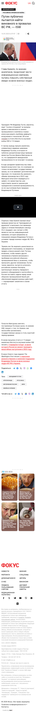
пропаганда (8, 380)
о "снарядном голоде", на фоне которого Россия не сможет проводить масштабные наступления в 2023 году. (16, 347)
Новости (5, 571)
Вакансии (23, 582)
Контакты (5, 707)
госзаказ (21, 380)
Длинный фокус (8, 578)
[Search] (33, 3)
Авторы (22, 578)
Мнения (22, 571)
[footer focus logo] (10, 565)
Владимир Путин (15, 376)
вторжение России (10, 384)
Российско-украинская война (13, 12)
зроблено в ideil (7, 710)
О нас (3, 582)
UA (29, 3)
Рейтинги (5, 575)
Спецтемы (24, 575)
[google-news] (31, 598)
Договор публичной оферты (24, 587)
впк (23, 384)
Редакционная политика (7, 594)
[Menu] (2, 3)
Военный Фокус (8, 9)
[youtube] (20, 598)
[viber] (26, 598)
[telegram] (14, 598)
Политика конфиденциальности (13, 704)
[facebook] (3, 598)
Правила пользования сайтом (7, 587)
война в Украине (9, 388)
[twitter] (9, 598)
